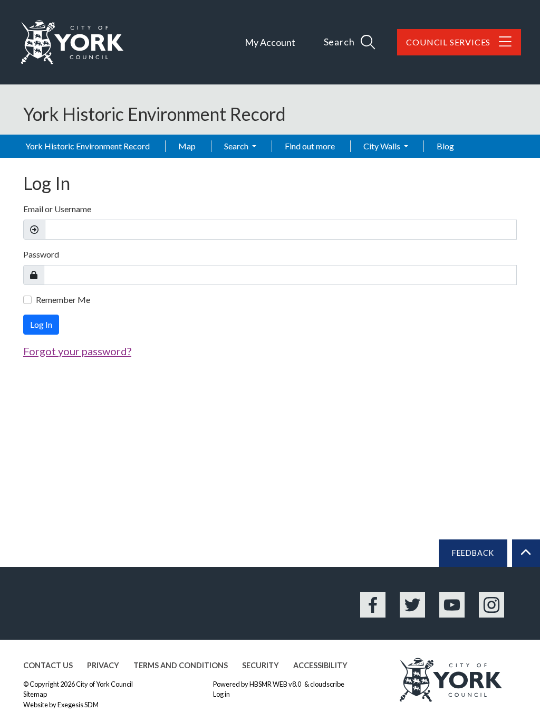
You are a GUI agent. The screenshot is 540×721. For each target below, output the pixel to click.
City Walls (382, 146)
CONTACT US (48, 665)
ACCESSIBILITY (320, 665)
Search (237, 146)
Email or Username (57, 209)
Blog (445, 146)
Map (187, 146)
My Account (270, 42)
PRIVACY (103, 665)
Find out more (310, 146)
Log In (41, 324)
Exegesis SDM (78, 704)
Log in (221, 694)
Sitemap (35, 694)
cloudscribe (327, 684)
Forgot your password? (77, 351)
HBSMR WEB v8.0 (275, 684)
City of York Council (104, 684)
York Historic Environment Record (87, 146)
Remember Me (63, 300)
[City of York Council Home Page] (72, 42)
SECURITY (260, 665)
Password (41, 254)
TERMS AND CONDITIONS (180, 665)
